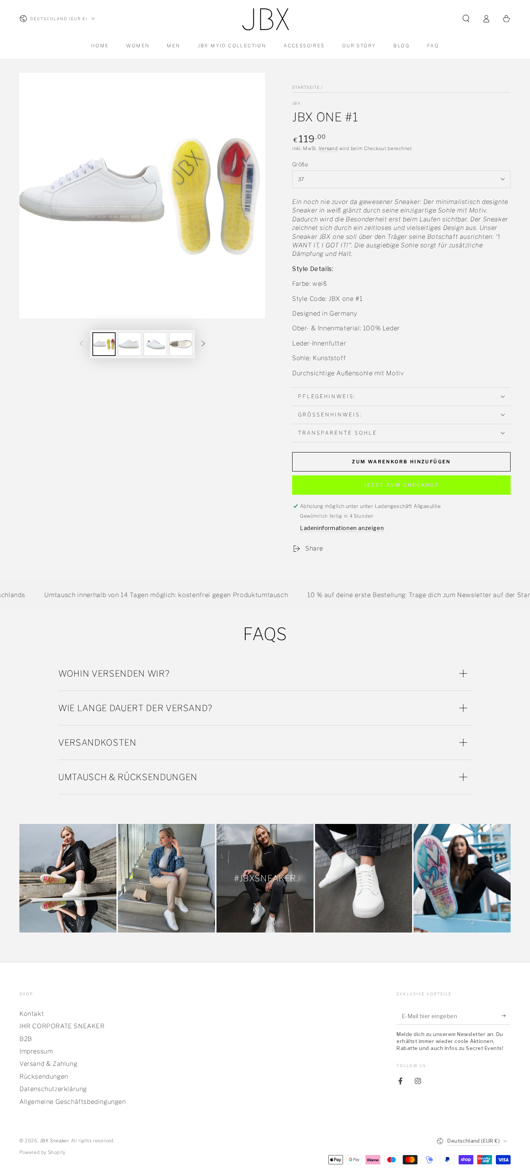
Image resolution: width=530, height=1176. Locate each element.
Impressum (36, 1051)
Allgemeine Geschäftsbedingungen (72, 1101)
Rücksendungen (43, 1076)
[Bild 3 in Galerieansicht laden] (155, 344)
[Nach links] (81, 344)
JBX (296, 103)
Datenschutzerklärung (53, 1089)
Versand (328, 148)
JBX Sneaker (54, 1140)
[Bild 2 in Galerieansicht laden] (129, 344)
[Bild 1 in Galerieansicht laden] (104, 344)
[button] (466, 18)
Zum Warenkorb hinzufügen (401, 462)
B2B (25, 1039)
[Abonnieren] (506, 1015)
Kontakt (31, 1013)
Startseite (306, 87)
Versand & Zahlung (48, 1063)
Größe (300, 164)
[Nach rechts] (203, 344)
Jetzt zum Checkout (401, 485)
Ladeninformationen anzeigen (342, 528)
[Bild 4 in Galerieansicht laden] (180, 344)
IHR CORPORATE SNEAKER (62, 1026)
